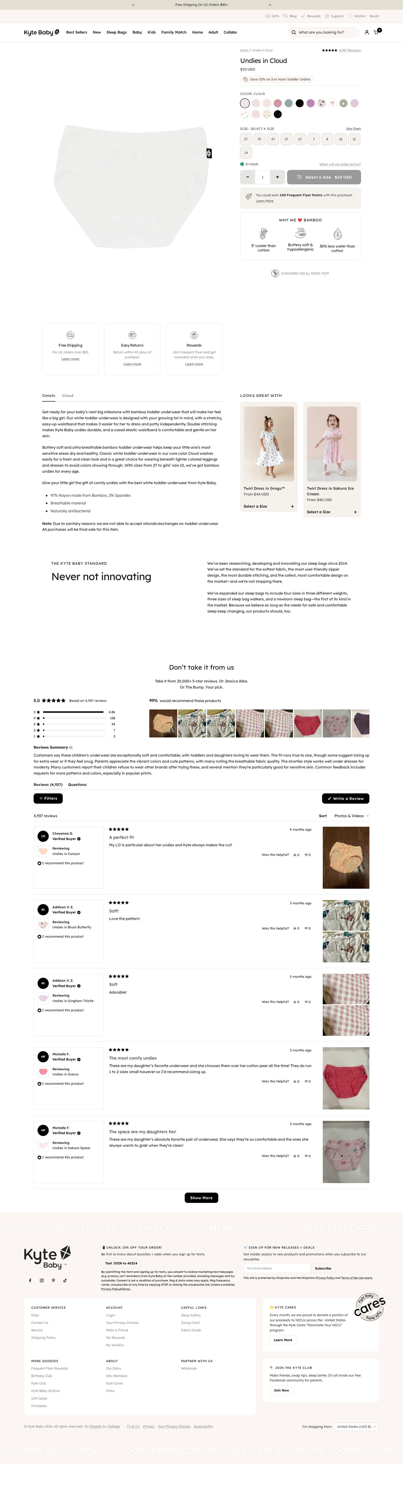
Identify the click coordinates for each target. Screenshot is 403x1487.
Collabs (230, 32)
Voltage (114, 1426)
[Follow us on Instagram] (42, 1280)
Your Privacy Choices (122, 1323)
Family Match (174, 32)
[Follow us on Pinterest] (53, 1280)
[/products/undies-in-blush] (266, 103)
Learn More (265, 201)
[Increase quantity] (277, 177)
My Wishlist (115, 1345)
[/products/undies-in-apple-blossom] (277, 103)
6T (300, 139)
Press (110, 1391)
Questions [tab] (77, 785)
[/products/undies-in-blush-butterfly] (321, 103)
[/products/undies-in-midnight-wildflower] (277, 114)
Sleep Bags (117, 32)
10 (341, 139)
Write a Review (350, 800)
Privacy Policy (110, 1289)
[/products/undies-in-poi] (310, 103)
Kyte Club (38, 1383)
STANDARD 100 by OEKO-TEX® (305, 273)
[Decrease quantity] (247, 177)
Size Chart (353, 129)
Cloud (67, 396)
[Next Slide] (365, 723)
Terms (126, 1289)
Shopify (96, 1426)
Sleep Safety (191, 1315)
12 (354, 139)
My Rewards (115, 1338)
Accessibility (203, 1426)
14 (246, 153)
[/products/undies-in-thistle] (354, 103)
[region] (259, 723)
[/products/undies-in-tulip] (245, 114)
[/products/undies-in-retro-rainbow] (266, 114)
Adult (213, 32)
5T (286, 139)
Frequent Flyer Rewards (49, 1368)
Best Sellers (76, 32)
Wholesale (189, 1368)
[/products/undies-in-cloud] (245, 103)
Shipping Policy (43, 1338)
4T (273, 139)
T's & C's (133, 1426)
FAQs (35, 1315)
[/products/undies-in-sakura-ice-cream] (256, 114)
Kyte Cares (114, 1383)
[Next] (270, 5)
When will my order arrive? (340, 164)
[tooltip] (71, 747)
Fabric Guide (191, 1330)
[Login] (367, 32)
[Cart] (376, 32)
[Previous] (133, 5)
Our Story (113, 1368)
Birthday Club (41, 1376)
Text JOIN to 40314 (121, 1263)
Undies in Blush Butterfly (71, 927)
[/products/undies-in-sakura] (256, 103)
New (97, 32)
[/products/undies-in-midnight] (299, 103)
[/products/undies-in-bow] (332, 103)
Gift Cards (39, 1398)
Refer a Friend (117, 1330)
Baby (137, 32)
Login (110, 1315)
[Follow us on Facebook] (30, 1280)
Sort (323, 815)
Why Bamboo (116, 1376)
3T (259, 139)
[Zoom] (214, 309)
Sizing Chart (190, 1323)
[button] (341, 50)
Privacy (149, 1426)
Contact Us (39, 1323)
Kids (152, 32)
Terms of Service (352, 1278)
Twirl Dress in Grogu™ (264, 488)
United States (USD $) (354, 1427)
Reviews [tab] (48, 785)
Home (197, 32)
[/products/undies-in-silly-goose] (343, 103)
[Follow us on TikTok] (65, 1280)
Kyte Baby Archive (45, 1391)
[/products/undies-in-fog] (288, 103)
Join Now (281, 1390)
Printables (39, 1406)
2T (246, 139)
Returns (37, 1330)
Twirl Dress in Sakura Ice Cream (330, 491)
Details (48, 396)
